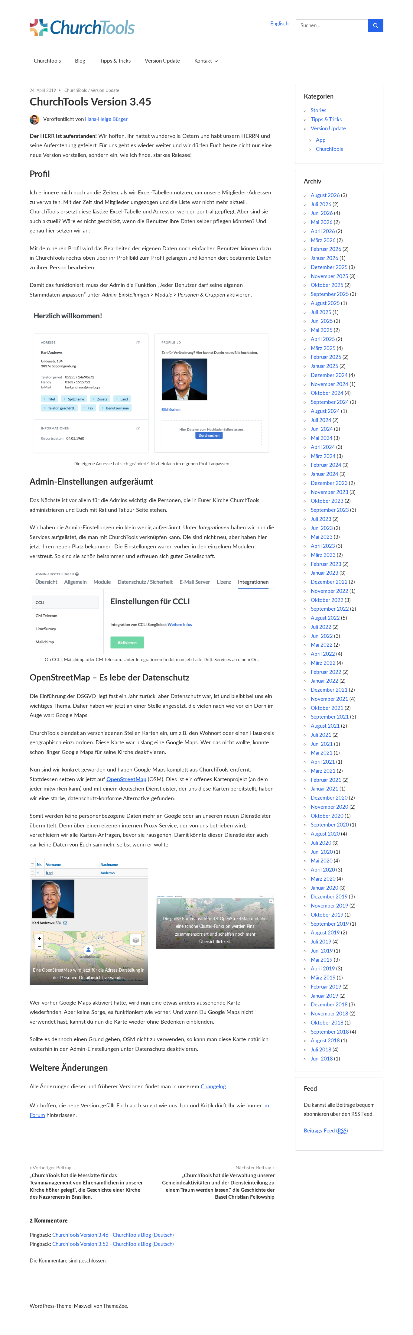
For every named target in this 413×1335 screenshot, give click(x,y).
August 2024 (325, 411)
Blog (80, 60)
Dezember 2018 (329, 1004)
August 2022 (325, 618)
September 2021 (330, 716)
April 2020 (323, 869)
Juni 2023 (322, 528)
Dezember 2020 (329, 798)
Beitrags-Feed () (326, 1130)
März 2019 (323, 977)
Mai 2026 (322, 222)
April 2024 (323, 447)
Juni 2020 (322, 852)
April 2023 (323, 546)
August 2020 (325, 833)
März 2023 (323, 555)
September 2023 (330, 510)
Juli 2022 (321, 627)
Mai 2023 (322, 537)
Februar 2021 (326, 780)
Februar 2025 (326, 357)
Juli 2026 (321, 204)
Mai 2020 (322, 860)
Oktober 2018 (327, 1022)
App (321, 140)
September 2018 (330, 1032)
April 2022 (323, 654)
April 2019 (323, 968)
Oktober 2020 (327, 816)
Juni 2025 (322, 321)
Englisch (279, 23)
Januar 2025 (324, 366)
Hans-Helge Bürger (106, 119)
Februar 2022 (326, 672)
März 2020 (323, 879)
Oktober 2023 (327, 501)
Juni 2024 (322, 429)
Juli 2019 (321, 941)
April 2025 (323, 339)
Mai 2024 (322, 438)
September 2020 (330, 824)
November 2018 (329, 1013)
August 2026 (325, 195)
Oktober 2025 (327, 285)
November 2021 (329, 699)
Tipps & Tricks (115, 60)
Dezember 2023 (329, 483)
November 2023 (329, 492)
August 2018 (325, 1040)
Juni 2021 (322, 744)
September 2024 (330, 402)
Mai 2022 (322, 645)
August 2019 (325, 932)
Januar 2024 (324, 474)
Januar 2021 (324, 788)
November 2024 (329, 384)
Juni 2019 (322, 950)
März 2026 (323, 240)
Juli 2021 (321, 735)
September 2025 (330, 294)
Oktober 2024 (327, 393)
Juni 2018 (322, 1058)
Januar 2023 (324, 573)
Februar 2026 (326, 249)
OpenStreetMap (126, 779)
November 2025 (329, 276)
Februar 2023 (326, 564)
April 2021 (323, 762)
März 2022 (323, 663)
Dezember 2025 (329, 267)
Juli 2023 (321, 519)
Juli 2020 (321, 843)
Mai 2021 (322, 752)
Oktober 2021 (327, 708)
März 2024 (323, 456)
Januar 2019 (324, 996)
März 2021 (323, 771)
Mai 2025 (322, 330)
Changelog (213, 1087)
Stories (318, 110)
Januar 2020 (324, 888)
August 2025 (325, 303)
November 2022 (329, 591)
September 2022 (330, 609)
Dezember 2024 (329, 375)
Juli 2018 (321, 1049)
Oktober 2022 (327, 600)
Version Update (162, 60)
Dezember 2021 (329, 690)
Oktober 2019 (327, 915)
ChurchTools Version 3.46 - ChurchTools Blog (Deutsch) (113, 1235)
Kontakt (203, 60)
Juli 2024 (321, 420)
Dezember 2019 (329, 896)
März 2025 (323, 348)
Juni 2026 (322, 213)
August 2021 (325, 726)
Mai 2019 (322, 960)
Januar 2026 (324, 258)
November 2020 (329, 807)
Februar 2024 (326, 465)
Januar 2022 (324, 681)
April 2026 (323, 231)
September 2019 (330, 924)
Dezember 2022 (329, 582)
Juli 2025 (321, 312)
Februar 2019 (326, 986)
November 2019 (329, 905)
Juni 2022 (322, 636)
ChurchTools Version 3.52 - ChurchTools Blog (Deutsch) (113, 1244)
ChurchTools (47, 60)
